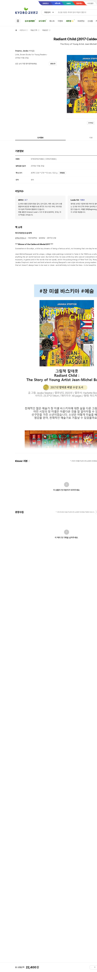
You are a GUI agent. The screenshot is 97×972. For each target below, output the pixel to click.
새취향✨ (70, 21)
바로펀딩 (81, 21)
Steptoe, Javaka (21, 51)
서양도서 (22, 30)
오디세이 (42, 21)
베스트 (52, 21)
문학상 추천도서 (20, 238)
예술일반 (45, 30)
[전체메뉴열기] (18, 21)
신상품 (90, 21)
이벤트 (60, 21)
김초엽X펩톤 (30, 21)
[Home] (16, 30)
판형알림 (62, 173)
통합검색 (47, 12)
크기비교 (90, 123)
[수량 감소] (91, 967)
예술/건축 (33, 30)
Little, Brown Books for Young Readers (31, 55)
